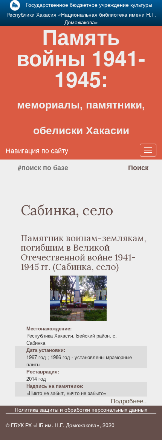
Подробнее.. (129, 401)
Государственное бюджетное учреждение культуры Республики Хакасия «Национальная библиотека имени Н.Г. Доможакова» (81, 13)
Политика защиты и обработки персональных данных (81, 409)
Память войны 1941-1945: (81, 79)
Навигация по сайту (37, 150)
